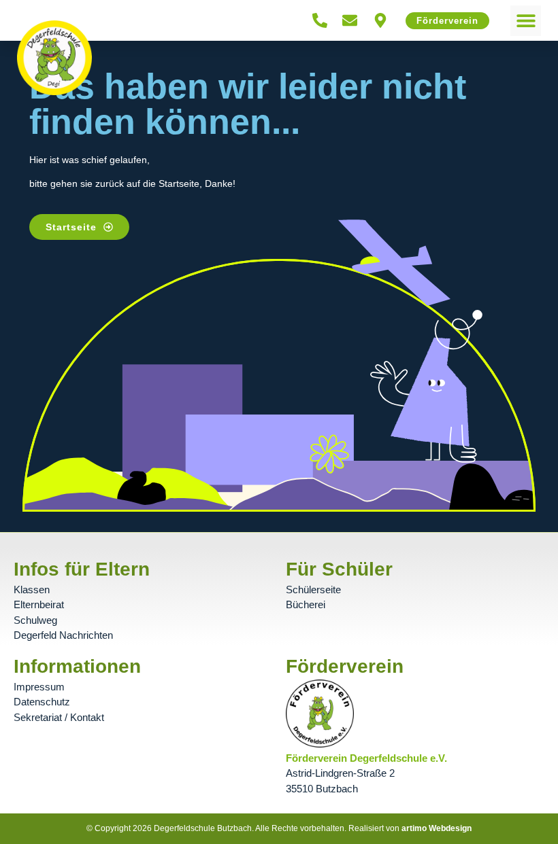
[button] (525, 20)
